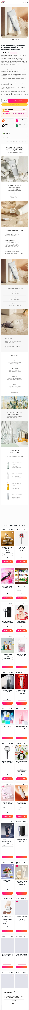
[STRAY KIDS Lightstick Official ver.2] (21, 538)
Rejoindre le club (16, 115)
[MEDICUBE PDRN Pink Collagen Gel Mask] (7, 793)
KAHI (17, 708)
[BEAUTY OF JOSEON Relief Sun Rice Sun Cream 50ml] (21, 872)
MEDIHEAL (18, 636)
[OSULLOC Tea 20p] (7, 645)
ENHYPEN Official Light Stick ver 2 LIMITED (7, 762)
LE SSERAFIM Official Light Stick (22, 840)
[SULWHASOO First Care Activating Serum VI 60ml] (21, 793)
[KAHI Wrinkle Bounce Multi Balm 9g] (21, 717)
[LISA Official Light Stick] (7, 981)
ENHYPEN (3, 743)
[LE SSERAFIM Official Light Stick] (21, 830)
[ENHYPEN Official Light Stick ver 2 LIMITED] (7, 752)
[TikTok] (16, 39)
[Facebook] (13, 39)
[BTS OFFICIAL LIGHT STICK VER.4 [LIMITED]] (7, 612)
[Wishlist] (25, 2)
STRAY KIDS (18, 529)
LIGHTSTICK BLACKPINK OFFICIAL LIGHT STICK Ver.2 (7, 586)
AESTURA (17, 972)
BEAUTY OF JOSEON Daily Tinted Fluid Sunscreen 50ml (7, 918)
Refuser (13, 1003)
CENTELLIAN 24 (19, 672)
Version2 (7, 847)
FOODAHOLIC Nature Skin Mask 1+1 (21, 762)
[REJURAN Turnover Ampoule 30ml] (7, 681)
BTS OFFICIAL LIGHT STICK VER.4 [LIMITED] (7, 622)
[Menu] (27, 2)
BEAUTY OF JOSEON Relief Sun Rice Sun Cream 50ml (22, 883)
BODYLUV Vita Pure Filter (7, 881)
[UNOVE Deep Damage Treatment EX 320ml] (7, 830)
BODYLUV (3, 862)
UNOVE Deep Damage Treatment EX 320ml (7, 840)
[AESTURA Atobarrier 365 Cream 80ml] (21, 981)
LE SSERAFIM (18, 821)
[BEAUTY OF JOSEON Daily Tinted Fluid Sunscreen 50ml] (7, 907)
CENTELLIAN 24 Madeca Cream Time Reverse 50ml (21, 692)
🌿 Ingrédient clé (6, 133)
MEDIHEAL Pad (7, 726)
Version (21, 588)
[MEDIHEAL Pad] (7, 717)
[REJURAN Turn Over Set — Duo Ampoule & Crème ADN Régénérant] (21, 907)
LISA (2, 972)
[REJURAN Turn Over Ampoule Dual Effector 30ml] (7, 538)
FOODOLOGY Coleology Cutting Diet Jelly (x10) (21, 623)
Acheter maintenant (14, 104)
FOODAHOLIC (18, 743)
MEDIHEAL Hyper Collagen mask (21, 655)
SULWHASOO (18, 784)
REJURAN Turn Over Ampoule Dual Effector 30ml (7, 549)
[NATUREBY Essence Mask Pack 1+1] (21, 576)
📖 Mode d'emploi (6, 137)
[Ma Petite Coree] (3, 2)
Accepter (14, 1000)
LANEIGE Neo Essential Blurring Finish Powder (7, 955)
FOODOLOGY (18, 603)
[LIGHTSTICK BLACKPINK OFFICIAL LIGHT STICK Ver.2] (7, 576)
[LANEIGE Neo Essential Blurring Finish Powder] (7, 945)
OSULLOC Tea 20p (7, 654)
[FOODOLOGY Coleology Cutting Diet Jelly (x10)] (21, 612)
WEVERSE (3, 603)
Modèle (7, 884)
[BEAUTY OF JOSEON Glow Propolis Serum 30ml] (21, 945)
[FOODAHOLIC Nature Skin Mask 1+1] (21, 752)
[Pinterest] (18, 39)
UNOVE (3, 821)
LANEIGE (3, 936)
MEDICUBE (4, 784)
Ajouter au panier (18, 100)
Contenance (7, 552)
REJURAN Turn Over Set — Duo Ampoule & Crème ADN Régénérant (21, 918)
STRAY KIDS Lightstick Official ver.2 (21, 549)
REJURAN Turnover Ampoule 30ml (7, 691)
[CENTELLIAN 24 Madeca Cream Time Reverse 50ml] (21, 681)
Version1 (21, 765)
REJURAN (3, 529)
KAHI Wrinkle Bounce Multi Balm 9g (21, 727)
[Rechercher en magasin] (23, 2)
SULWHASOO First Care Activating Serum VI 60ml (21, 804)
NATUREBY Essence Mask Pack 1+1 (22, 585)
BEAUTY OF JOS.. (18, 863)
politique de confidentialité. (15, 997)
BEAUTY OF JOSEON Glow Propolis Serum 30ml (21, 956)
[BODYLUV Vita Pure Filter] (7, 871)
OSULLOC (3, 636)
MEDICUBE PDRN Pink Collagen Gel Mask (7, 803)
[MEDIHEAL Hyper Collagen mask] (21, 645)
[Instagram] (10, 39)
